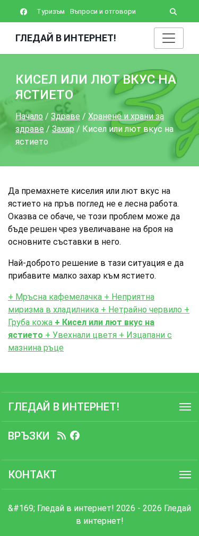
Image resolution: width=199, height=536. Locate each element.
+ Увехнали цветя (81, 335)
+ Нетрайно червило (140, 310)
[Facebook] (75, 436)
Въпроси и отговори (103, 11)
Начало (29, 116)
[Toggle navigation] (169, 38)
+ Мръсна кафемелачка (56, 297)
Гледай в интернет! (65, 37)
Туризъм (51, 11)
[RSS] (61, 436)
